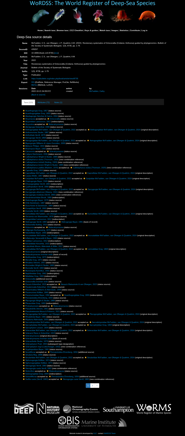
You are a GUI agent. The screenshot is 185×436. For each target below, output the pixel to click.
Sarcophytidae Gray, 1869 (101, 325)
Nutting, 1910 (36, 224)
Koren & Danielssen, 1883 (39, 206)
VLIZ (95, 433)
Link (25, 79)
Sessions (23, 88)
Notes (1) (58, 102)
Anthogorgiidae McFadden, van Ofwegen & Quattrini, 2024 (115, 130)
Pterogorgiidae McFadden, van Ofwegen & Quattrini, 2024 (115, 314)
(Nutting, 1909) (41, 162)
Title (25, 64)
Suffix (24, 71)
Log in (144, 30)
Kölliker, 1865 (36, 292)
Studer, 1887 (37, 132)
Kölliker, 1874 (37, 360)
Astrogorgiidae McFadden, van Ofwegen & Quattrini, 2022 (50, 140)
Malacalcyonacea (56, 124)
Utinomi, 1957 (35, 262)
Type (25, 75)
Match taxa (105, 30)
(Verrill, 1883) (40, 195)
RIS (33, 82)
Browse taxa (62, 30)
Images (114, 30)
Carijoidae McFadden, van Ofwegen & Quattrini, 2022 (48, 178)
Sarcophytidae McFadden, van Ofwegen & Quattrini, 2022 (50, 325)
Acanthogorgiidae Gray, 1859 (37, 113)
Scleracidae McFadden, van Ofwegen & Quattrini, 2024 (110, 330)
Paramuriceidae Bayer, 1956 (37, 295)
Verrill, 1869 (35, 208)
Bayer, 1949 (36, 181)
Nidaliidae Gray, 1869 (34, 276)
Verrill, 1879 (35, 135)
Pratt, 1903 (36, 344)
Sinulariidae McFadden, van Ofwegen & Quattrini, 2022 (49, 357)
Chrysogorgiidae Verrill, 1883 (37, 184)
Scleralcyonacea (56, 151)
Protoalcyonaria (32, 306)
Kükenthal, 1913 (38, 287)
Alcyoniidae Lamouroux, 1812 (38, 121)
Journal (23, 68)
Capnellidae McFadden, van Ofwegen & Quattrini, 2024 (111, 173)
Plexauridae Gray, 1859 (35, 303)
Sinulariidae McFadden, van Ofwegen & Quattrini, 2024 (110, 357)
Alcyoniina (29, 124)
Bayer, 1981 (72, 222)
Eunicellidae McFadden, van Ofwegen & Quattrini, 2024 (111, 214)
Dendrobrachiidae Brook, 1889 (38, 197)
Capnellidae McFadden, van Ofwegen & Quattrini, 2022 (49, 173)
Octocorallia (55, 119)
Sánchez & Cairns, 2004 (41, 116)
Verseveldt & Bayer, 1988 (41, 238)
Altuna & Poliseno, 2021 (42, 311)
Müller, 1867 (34, 176)
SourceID (23, 49)
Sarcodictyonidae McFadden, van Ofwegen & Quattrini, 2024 (118, 322)
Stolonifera (30, 371)
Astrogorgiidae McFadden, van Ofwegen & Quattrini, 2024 (114, 140)
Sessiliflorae (30, 352)
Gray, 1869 (34, 170)
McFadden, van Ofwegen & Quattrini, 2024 (111, 189)
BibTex (34, 85)
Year (25, 60)
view (56, 53)
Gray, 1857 (36, 111)
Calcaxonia (30, 151)
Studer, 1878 (36, 341)
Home (40, 30)
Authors (23, 57)
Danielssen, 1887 (35, 203)
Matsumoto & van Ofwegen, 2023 (79, 284)
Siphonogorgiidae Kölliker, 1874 (38, 363)
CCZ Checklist (76, 30)
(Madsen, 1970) (41, 168)
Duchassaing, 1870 (38, 230)
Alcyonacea (30, 119)
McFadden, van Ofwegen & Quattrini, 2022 (49, 189)
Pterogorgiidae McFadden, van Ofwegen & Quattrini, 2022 (50, 314)
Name (24, 43)
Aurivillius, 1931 (37, 271)
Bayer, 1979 (36, 200)
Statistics (124, 30)
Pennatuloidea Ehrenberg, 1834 (39, 298)
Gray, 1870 (33, 260)
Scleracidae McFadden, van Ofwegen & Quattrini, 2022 (49, 330)
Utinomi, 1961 (36, 309)
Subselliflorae (31, 376)
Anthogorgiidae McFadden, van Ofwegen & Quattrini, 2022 (50, 130)
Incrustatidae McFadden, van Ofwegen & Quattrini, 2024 (112, 235)
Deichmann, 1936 (36, 154)
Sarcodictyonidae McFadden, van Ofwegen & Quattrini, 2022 (51, 322)
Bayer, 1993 (35, 149)
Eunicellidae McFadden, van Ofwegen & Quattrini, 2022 (49, 214)
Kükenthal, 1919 (35, 284)
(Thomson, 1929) (42, 159)
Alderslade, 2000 (36, 319)
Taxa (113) (28, 102)
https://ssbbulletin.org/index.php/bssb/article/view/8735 (54, 78)
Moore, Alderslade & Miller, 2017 (44, 246)
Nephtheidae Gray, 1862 (35, 273)
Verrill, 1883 (36, 222)
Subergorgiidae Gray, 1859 (36, 374)
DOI (25, 53)
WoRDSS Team (110, 433)
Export (24, 82)
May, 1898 (33, 355)
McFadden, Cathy (97, 91)
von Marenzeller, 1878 (39, 216)
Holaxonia (29, 227)
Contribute (135, 30)
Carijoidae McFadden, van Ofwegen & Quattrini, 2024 (109, 178)
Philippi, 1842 (34, 146)
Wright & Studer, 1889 (41, 157)
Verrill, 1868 (35, 138)
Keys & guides (91, 30)
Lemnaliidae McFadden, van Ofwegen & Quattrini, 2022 (49, 249)
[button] (23, 111)
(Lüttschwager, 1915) (42, 347)
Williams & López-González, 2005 (45, 143)
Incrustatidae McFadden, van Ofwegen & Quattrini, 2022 (49, 235)
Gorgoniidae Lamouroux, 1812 (38, 219)
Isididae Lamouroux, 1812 (36, 241)
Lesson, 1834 (36, 328)
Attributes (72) (44, 102)
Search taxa (49, 30)
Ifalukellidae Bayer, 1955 (35, 233)
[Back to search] (38, 95)
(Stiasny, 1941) (41, 192)
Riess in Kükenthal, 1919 (40, 333)
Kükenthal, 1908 (37, 127)
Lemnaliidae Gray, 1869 (98, 249)
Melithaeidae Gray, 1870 (35, 257)
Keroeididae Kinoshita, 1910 (37, 243)
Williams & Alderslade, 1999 (43, 290)
